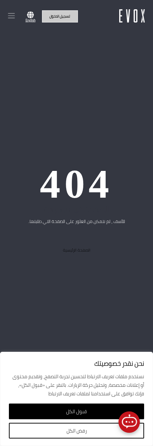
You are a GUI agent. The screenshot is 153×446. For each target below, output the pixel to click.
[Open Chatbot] (129, 422)
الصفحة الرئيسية (76, 250)
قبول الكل (76, 411)
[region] (76, 399)
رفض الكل (77, 430)
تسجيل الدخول (59, 16)
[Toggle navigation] (11, 15)
